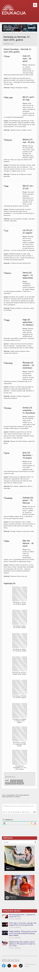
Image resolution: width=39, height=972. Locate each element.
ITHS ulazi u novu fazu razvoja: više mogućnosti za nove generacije (22, 924)
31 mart (13, 780)
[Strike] (11, 812)
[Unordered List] (16, 812)
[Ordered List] (13, 812)
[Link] (23, 812)
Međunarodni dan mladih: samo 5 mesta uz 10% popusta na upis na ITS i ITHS (22, 944)
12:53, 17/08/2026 (15, 919)
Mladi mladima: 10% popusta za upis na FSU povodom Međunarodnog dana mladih (23, 933)
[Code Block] (21, 812)
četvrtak (19, 780)
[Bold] (4, 812)
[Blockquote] (18, 812)
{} (25, 812)
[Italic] (6, 812)
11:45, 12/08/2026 (15, 948)
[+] (28, 812)
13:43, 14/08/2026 (15, 927)
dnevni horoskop (11, 783)
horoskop (20, 783)
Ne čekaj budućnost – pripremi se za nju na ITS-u (22, 915)
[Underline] (9, 812)
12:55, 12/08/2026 (15, 937)
